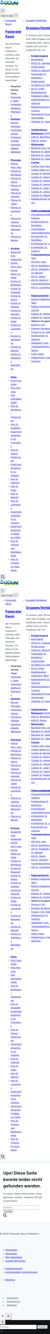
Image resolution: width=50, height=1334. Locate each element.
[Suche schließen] (2, 1322)
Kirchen (15, 248)
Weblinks (10, 1279)
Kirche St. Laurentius (16, 329)
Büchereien (37, 144)
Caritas (35, 162)
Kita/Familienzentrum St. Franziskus (16, 439)
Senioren (36, 361)
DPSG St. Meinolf (40, 70)
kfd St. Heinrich (39, 280)
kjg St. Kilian (37, 88)
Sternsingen (37, 118)
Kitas (14, 377)
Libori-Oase (37, 354)
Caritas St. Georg (40, 177)
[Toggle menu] (2, 11)
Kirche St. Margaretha (16, 340)
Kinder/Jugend (39, 56)
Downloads (11, 1250)
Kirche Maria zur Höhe (16, 274)
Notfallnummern (14, 1268)
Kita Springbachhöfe (16, 399)
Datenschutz (13, 1301)
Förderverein (38, 67)
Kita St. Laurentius (16, 505)
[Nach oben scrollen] (2, 1317)
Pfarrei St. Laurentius (16, 211)
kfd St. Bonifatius (40, 265)
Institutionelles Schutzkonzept (21, 1272)
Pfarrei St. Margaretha (16, 229)
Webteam (16, 152)
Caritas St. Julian (40, 188)
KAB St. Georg (39, 140)
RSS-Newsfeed (13, 1257)
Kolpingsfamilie (40, 295)
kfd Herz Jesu (38, 262)
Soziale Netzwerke (15, 1261)
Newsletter (11, 1253)
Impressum (12, 1298)
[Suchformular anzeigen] (3, 576)
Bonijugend (37, 59)
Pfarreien (16, 160)
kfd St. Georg (38, 276)
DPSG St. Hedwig (40, 63)
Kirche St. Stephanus (16, 358)
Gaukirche (16, 259)
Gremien (15, 119)
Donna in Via (38, 324)
